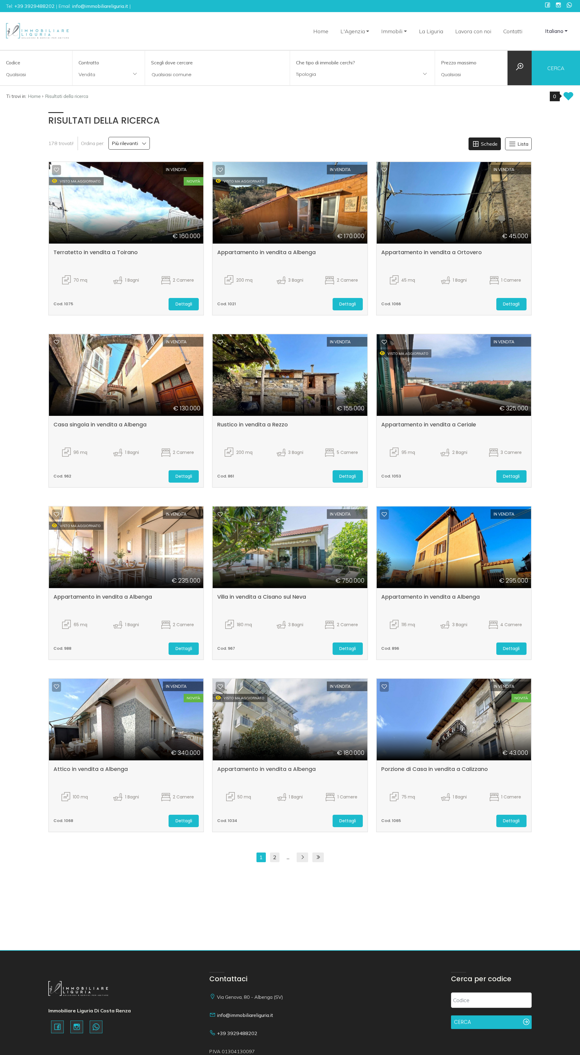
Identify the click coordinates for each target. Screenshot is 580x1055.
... (288, 857)
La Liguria (431, 31)
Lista (522, 144)
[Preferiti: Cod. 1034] (220, 687)
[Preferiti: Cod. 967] (220, 514)
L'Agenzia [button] (352, 31)
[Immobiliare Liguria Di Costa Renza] (37, 30)
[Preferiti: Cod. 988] (56, 514)
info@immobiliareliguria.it (245, 1015)
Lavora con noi (473, 31)
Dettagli (184, 304)
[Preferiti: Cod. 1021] (220, 170)
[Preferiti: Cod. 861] (220, 342)
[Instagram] (558, 6)
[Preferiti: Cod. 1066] (384, 170)
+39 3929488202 (237, 1033)
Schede (489, 144)
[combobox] (109, 74)
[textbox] (349, 74)
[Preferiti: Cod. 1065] (384, 687)
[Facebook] (547, 6)
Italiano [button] (554, 31)
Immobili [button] (391, 31)
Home (320, 31)
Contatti (512, 31)
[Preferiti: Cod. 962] (56, 342)
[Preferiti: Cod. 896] (384, 514)
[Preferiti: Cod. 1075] (56, 170)
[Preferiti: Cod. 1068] (56, 687)
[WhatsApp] (569, 6)
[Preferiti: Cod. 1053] (384, 342)
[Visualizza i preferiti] (568, 98)
